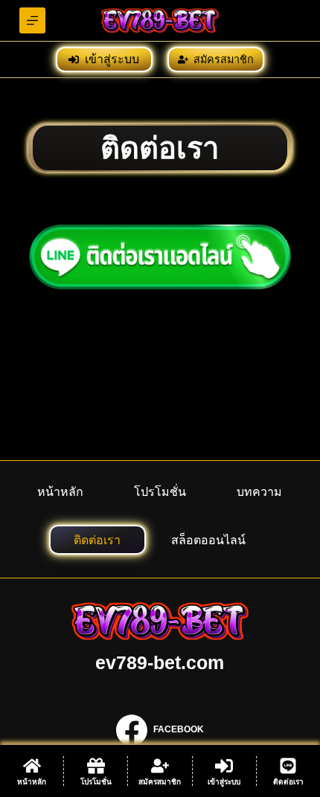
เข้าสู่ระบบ (112, 59)
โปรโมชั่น (160, 491)
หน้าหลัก (60, 491)
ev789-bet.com (159, 662)
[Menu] (32, 20)
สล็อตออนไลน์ (208, 539)
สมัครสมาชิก (223, 59)
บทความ (259, 491)
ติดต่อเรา (97, 539)
